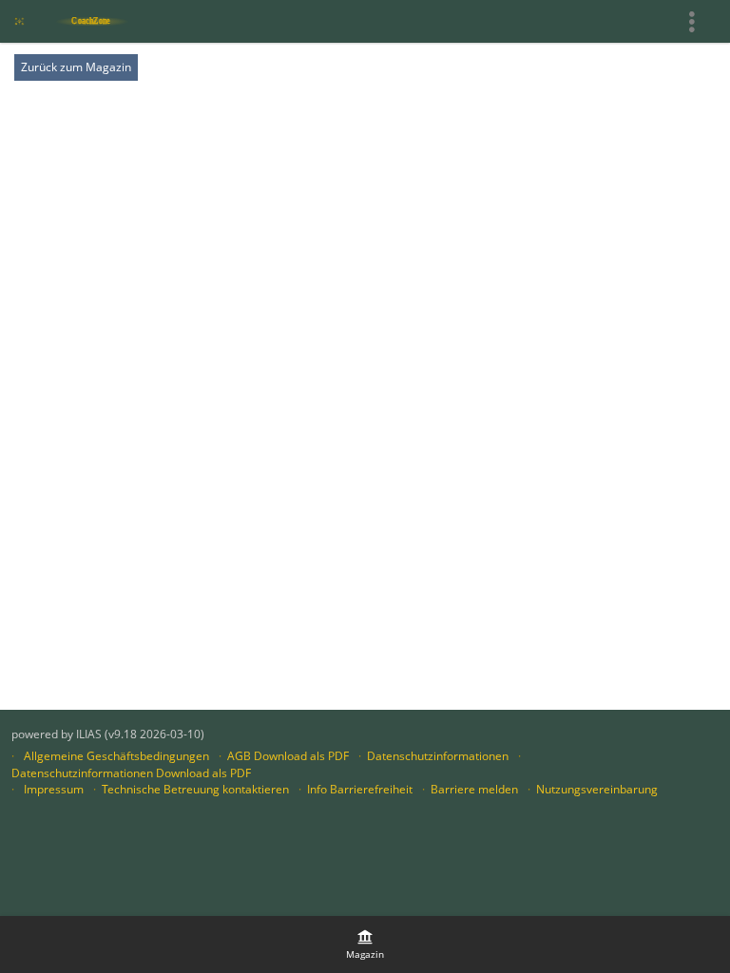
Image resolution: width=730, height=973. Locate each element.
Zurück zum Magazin (76, 67)
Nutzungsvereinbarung (597, 789)
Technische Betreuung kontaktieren (195, 789)
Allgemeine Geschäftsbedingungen (116, 756)
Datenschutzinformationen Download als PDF (131, 773)
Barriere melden (474, 789)
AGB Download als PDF (288, 756)
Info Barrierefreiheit (360, 789)
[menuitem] (365, 944)
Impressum (54, 789)
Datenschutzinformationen (438, 756)
